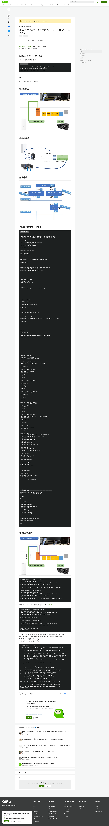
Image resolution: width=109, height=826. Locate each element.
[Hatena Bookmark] (8, 31)
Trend (4, 4)
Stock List (10, 4)
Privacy (35, 809)
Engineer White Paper (53, 818)
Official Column (34, 5)
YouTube (66, 813)
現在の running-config (85, 60)
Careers (97, 806)
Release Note (51, 804)
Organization (44, 4)
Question (17, 4)
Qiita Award (51, 816)
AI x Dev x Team (64, 5)
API (49, 821)
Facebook (66, 811)
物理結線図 (82, 53)
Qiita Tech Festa (52, 813)
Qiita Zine (81, 806)
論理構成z (82, 58)
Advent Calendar (52, 811)
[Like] (8, 9)
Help (34, 818)
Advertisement (36, 821)
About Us (97, 804)
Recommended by (30, 727)
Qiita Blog (97, 809)
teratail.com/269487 (25, 46)
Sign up (13, 821)
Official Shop (82, 809)
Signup (103, 2)
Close (19, 821)
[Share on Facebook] (8, 26)
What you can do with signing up (34, 714)
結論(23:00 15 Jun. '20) (86, 49)
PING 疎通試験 (83, 62)
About (34, 804)
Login (97, 2)
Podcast (66, 816)
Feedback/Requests (38, 816)
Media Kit (35, 813)
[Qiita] (5, 2)
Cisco (20, 36)
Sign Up (48, 786)
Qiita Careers (53, 5)
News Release (98, 811)
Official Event (24, 4)
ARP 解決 (49, 605)
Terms (34, 806)
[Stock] (8, 15)
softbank (25, 36)
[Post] (8, 22)
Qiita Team (82, 804)
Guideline (35, 811)
